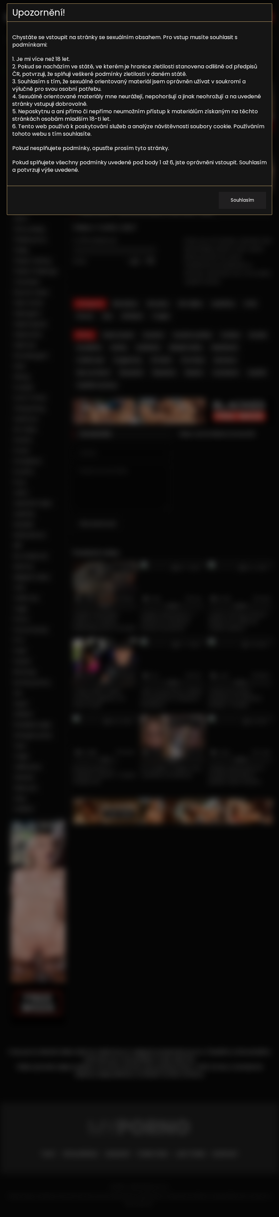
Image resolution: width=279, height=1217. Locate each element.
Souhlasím (242, 200)
